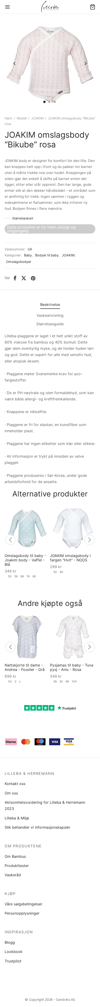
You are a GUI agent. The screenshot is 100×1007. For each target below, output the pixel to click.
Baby (28, 255)
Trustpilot (13, 961)
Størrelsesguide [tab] (50, 324)
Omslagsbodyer (18, 262)
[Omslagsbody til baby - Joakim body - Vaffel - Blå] (27, 527)
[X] (24, 278)
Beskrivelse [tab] (50, 304)
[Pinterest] (33, 278)
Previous (14, 63)
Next (85, 63)
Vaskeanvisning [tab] (50, 315)
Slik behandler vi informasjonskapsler (37, 827)
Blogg (10, 942)
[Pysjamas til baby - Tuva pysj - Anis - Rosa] (72, 636)
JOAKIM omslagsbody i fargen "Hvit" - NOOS (70, 557)
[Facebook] (15, 278)
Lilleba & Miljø (17, 818)
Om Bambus (15, 856)
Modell (22, 118)
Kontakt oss (15, 783)
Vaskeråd (13, 875)
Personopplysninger (22, 913)
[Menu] (7, 7)
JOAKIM (37, 118)
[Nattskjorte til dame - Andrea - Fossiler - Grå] (27, 636)
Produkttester (17, 865)
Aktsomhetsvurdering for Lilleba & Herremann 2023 (45, 805)
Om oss (11, 793)
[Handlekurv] (92, 7)
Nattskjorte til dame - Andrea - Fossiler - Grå (25, 667)
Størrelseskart (22, 218)
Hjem (8, 118)
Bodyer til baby (47, 255)
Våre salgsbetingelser (23, 904)
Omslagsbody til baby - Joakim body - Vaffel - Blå (25, 560)
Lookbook (14, 951)
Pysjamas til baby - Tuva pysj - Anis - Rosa (71, 667)
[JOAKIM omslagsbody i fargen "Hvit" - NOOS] (72, 527)
